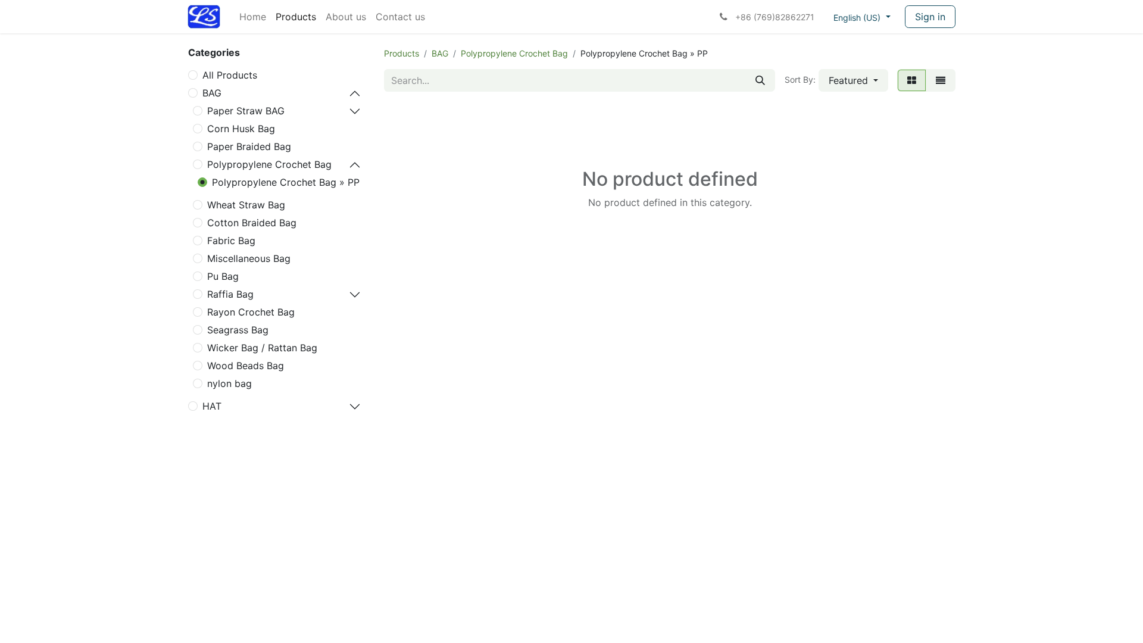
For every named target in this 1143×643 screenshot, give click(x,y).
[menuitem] (253, 17)
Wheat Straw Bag (246, 205)
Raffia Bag (230, 294)
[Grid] (911, 80)
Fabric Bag (231, 240)
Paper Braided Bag (249, 146)
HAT (211, 406)
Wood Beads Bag (245, 366)
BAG (211, 93)
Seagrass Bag (237, 330)
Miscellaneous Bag (249, 258)
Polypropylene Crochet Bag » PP (286, 182)
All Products (229, 75)
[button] (853, 80)
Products (401, 53)
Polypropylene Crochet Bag (269, 164)
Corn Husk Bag (241, 129)
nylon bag (229, 383)
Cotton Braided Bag (251, 223)
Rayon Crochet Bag (251, 312)
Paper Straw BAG (246, 111)
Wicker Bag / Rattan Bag (262, 348)
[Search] (760, 80)
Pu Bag (223, 276)
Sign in (930, 17)
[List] (940, 80)
